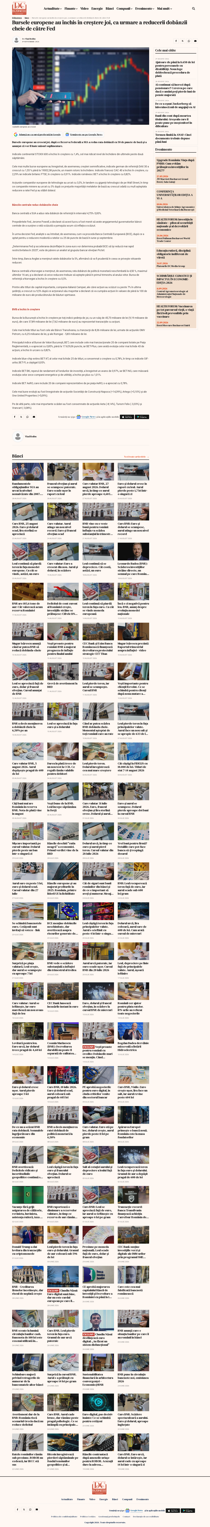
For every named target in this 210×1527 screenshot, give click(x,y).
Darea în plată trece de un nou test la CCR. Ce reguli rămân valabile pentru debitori (61, 768)
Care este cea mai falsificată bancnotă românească (130, 1290)
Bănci (110, 8)
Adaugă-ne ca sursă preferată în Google (40, 134)
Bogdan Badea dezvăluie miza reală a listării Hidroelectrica (133, 1046)
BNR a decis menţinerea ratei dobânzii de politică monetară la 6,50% (62, 1132)
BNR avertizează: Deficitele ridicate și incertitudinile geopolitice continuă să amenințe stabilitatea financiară (27, 1172)
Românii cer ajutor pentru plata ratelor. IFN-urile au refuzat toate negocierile (130, 1008)
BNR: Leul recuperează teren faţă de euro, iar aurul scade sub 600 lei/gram (132, 888)
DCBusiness (17, 18)
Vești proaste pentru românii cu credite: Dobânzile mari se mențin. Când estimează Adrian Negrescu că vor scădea (98, 1052)
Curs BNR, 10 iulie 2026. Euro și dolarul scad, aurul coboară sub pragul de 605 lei (62, 1092)
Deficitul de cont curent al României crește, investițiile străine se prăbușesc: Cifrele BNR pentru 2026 (62, 609)
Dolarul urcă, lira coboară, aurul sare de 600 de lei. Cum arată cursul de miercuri (132, 928)
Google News (89, 416)
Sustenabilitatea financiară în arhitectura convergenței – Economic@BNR (98, 1379)
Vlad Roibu (30, 38)
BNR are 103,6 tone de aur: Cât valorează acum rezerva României (27, 607)
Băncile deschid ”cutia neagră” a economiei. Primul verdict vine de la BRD (62, 848)
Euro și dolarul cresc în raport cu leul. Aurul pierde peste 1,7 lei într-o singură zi (133, 489)
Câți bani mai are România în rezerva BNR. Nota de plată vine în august (27, 808)
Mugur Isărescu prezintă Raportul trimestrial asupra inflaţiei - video (133, 647)
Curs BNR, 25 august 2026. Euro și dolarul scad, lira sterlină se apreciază (25, 529)
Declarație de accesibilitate (146, 1516)
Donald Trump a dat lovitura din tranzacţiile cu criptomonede (27, 1250)
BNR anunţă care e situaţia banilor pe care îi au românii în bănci (133, 1334)
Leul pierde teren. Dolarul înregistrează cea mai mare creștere (97, 767)
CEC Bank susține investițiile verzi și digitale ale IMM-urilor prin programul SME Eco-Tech (132, 1252)
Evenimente (143, 8)
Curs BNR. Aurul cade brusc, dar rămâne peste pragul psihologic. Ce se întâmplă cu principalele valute (62, 1419)
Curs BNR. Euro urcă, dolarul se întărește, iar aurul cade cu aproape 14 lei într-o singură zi (132, 1459)
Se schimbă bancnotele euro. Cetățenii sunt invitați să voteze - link (27, 926)
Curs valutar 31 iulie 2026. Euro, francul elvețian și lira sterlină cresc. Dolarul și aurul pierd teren (96, 808)
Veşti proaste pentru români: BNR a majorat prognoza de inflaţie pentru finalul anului (61, 648)
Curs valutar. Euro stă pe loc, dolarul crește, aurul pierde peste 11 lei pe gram (98, 1132)
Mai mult (163, 8)
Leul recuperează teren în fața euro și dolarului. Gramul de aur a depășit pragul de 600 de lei (133, 1172)
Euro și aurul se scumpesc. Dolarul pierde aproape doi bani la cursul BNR (133, 808)
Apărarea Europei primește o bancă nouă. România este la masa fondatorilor (132, 1132)
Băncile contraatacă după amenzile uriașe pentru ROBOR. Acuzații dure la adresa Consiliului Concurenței (98, 1459)
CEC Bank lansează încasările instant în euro (62, 1004)
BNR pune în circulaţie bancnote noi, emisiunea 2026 (133, 1378)
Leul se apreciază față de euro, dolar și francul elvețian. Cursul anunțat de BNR (27, 688)
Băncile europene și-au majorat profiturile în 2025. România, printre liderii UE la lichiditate (61, 888)
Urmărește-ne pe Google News (86, 134)
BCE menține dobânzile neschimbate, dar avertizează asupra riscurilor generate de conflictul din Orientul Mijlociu (62, 928)
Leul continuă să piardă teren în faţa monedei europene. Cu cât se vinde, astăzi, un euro (26, 569)
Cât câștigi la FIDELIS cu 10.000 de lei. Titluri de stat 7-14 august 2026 (133, 767)
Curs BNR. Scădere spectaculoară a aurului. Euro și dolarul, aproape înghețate (133, 1419)
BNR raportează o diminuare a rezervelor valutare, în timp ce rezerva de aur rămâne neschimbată (62, 1212)
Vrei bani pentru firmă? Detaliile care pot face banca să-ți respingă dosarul (132, 848)
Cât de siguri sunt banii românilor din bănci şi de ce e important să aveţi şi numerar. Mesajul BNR (98, 888)
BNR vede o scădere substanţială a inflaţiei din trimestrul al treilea (61, 966)
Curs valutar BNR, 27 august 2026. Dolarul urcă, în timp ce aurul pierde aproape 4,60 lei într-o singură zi (97, 489)
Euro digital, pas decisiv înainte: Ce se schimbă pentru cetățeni (98, 1418)
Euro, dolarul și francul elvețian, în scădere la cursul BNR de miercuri (97, 1006)
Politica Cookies (88, 1516)
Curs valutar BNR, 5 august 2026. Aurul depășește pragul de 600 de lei (27, 768)
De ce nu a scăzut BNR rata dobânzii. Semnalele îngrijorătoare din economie (27, 1132)
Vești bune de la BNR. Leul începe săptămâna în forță (61, 807)
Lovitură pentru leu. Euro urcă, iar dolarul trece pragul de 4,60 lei (27, 1046)
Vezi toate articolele (135, 456)
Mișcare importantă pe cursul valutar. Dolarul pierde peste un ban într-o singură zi (26, 848)
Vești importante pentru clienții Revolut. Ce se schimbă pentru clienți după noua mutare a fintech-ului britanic (133, 688)
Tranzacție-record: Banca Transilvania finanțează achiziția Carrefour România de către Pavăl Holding (132, 1212)
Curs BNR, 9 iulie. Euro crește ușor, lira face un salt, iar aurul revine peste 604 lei (132, 1092)
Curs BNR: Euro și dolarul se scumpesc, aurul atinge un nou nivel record (133, 529)
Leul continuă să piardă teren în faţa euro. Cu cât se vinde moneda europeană (98, 609)
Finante (70, 8)
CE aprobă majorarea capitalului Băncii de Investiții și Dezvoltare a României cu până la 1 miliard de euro (97, 1292)
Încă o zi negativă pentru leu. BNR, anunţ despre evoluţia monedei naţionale (133, 609)
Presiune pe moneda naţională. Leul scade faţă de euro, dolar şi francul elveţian (96, 1252)
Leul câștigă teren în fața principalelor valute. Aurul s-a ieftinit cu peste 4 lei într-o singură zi (98, 928)
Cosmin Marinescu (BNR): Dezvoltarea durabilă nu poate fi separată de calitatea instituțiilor (60, 1048)
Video (84, 8)
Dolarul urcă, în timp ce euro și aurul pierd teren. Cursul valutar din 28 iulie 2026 (98, 848)
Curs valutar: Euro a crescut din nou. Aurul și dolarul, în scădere (62, 567)
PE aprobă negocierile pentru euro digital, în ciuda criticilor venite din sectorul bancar (97, 1092)
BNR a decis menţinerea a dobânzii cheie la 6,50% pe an (27, 727)
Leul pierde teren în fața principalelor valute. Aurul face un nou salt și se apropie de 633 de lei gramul (133, 729)
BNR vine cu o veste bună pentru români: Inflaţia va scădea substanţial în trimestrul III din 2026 (98, 529)
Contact (126, 1516)
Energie (97, 8)
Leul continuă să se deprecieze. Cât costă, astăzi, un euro (97, 567)
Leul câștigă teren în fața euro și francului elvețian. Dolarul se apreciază (62, 1172)
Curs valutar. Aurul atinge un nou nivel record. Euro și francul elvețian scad (61, 529)
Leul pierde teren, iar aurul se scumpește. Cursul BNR (96, 687)
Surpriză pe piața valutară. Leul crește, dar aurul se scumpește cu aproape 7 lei (27, 968)
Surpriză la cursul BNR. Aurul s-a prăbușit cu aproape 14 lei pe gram (61, 1378)
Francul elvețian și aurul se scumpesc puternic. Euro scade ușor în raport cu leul (62, 489)
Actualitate (52, 8)
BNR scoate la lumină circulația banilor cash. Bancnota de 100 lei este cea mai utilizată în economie (27, 1336)
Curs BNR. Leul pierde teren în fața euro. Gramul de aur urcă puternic (61, 1336)
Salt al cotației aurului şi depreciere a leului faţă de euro (97, 1170)
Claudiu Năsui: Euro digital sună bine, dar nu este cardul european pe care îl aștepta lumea (62, 1296)
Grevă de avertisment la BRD (62, 685)
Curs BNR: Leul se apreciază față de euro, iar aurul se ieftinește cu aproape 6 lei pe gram (98, 1212)
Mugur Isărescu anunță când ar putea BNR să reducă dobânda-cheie (26, 647)
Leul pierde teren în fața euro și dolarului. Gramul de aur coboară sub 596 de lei (63, 1252)
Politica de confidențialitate (64, 1516)
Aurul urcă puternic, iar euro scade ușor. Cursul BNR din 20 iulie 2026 (98, 966)
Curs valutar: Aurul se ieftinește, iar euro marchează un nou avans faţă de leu (27, 1008)
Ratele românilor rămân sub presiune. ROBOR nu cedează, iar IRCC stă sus (27, 1459)
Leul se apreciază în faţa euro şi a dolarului (62, 725)
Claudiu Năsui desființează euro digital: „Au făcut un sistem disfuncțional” (97, 1339)
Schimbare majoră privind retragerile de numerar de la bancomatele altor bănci (27, 1379)
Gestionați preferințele (109, 1516)
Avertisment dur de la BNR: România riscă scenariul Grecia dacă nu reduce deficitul (27, 1419)
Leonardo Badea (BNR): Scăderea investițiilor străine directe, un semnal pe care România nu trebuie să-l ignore (133, 569)
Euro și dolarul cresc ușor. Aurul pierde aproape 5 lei (25, 1090)
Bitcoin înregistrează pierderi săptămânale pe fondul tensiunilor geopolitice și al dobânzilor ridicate (62, 1459)
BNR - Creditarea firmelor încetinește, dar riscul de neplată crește (27, 1290)
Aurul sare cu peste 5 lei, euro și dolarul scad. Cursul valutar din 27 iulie (27, 888)
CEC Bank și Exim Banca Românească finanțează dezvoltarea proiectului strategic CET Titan (98, 648)
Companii (123, 8)
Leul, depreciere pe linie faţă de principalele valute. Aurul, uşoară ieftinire (133, 968)
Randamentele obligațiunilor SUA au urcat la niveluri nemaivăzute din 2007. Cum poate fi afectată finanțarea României (26, 489)
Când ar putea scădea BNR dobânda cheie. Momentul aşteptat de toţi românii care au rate (98, 729)
